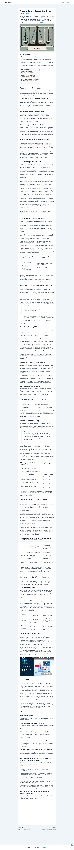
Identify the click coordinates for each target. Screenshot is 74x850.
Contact (67, 2)
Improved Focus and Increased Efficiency (29, 75)
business (41, 22)
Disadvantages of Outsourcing (27, 72)
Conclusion (23, 81)
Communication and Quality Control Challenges (30, 79)
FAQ (22, 83)
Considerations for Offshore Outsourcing (29, 80)
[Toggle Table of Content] (38, 70)
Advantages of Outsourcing (26, 71)
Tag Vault (7, 2)
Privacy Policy (44, 847)
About (62, 2)
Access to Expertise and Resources (28, 76)
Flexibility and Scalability (26, 77)
